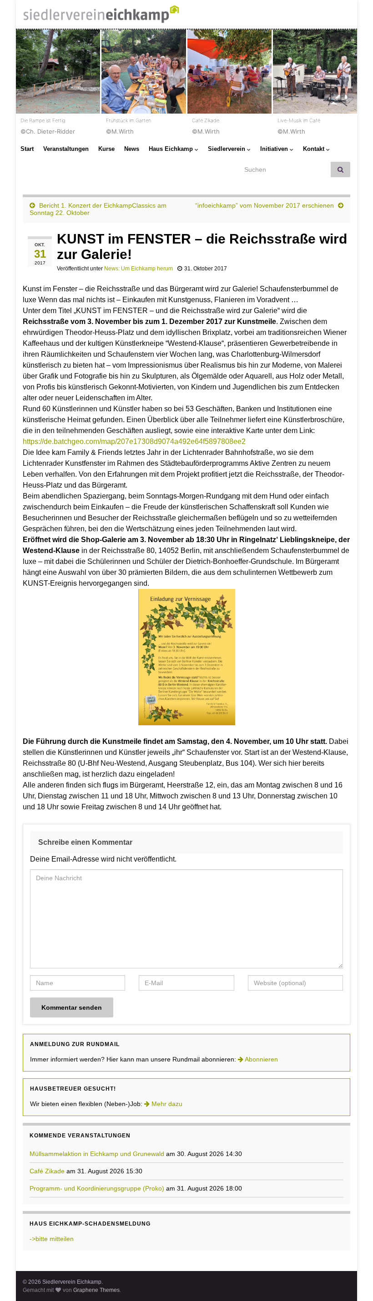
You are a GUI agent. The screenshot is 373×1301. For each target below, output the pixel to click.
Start (27, 148)
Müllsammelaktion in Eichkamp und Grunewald (97, 1153)
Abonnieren (260, 1059)
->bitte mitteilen (52, 1238)
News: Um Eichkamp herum (138, 268)
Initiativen (275, 148)
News (131, 148)
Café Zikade (47, 1171)
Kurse (106, 148)
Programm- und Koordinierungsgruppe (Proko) (97, 1188)
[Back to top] (352, 1280)
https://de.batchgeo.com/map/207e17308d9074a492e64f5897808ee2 (134, 441)
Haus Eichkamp (172, 148)
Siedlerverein (227, 148)
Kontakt (314, 148)
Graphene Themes (96, 1290)
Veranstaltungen (66, 148)
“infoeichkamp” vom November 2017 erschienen (264, 205)
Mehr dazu (166, 1103)
